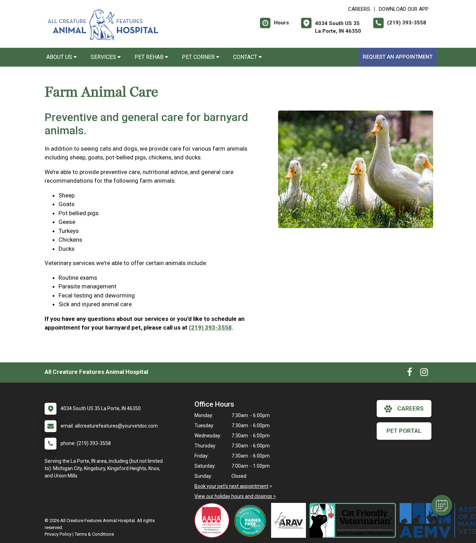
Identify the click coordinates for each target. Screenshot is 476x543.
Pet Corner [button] (199, 57)
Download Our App (404, 9)
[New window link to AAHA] (213, 520)
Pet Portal (404, 430)
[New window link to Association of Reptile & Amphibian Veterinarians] (290, 520)
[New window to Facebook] (410, 373)
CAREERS (359, 9)
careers (410, 408)
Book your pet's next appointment (231, 486)
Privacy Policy (58, 534)
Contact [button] (246, 57)
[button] (441, 505)
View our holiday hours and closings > (235, 496)
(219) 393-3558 (210, 327)
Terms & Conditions (94, 534)
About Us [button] (60, 57)
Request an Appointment (397, 57)
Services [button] (104, 57)
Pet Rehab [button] (150, 57)
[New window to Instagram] (424, 373)
